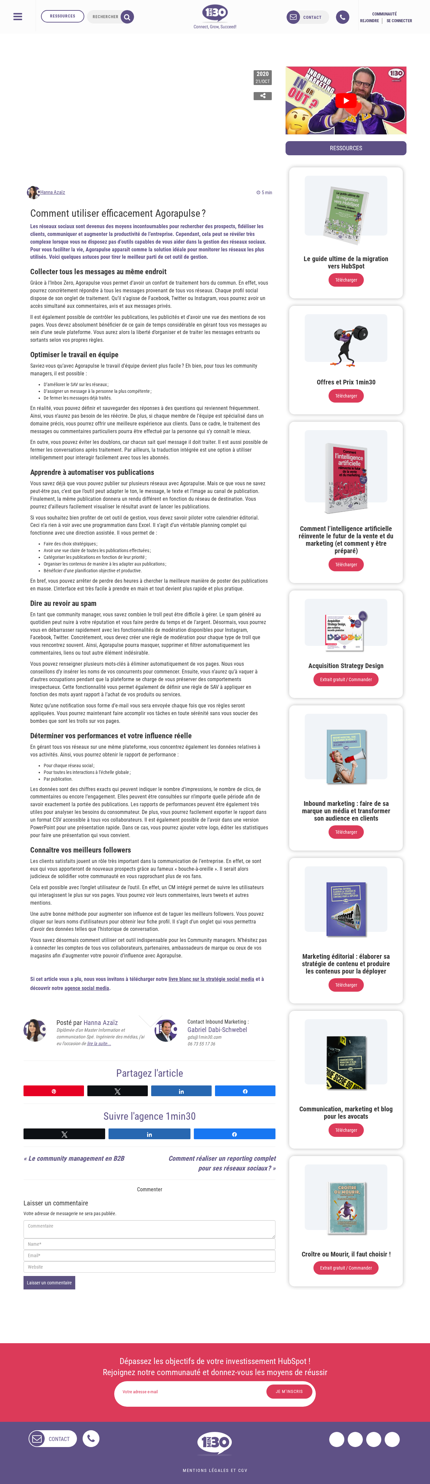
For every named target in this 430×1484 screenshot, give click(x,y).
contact (312, 17)
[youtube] (392, 1439)
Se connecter (399, 20)
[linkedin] (373, 1439)
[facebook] (336, 1439)
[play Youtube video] (346, 100)
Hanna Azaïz (52, 192)
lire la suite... (99, 1043)
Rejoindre (369, 20)
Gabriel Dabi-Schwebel (217, 1030)
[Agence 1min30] (215, 16)
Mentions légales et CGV (215, 1470)
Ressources (62, 16)
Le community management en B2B (76, 1158)
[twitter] (355, 1439)
